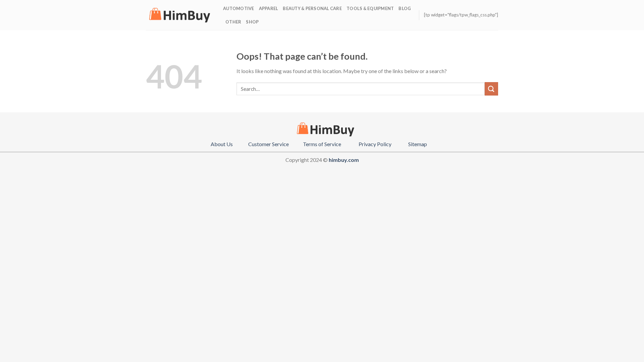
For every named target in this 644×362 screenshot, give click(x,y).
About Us (222, 144)
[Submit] (491, 88)
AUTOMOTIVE (238, 8)
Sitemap (417, 144)
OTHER (233, 21)
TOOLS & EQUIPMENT (370, 8)
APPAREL (268, 8)
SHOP (252, 21)
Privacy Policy (375, 144)
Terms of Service (322, 144)
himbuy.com (344, 160)
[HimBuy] (179, 15)
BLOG (404, 8)
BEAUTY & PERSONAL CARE (312, 8)
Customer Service (268, 144)
